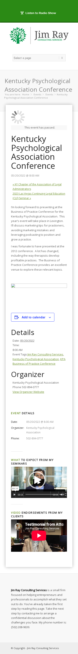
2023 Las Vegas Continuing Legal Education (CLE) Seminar (39, 196)
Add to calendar (33, 317)
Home (25, 94)
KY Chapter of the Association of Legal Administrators (37, 187)
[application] (39, 482)
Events (37, 94)
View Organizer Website (28, 392)
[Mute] (61, 494)
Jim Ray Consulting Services (45, 354)
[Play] (14, 494)
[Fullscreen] (66, 494)
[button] (37, 480)
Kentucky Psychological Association (36, 359)
